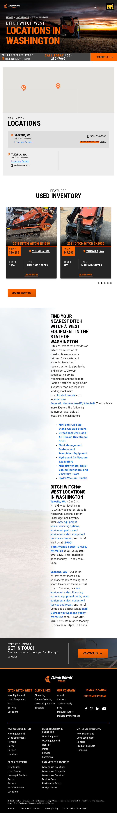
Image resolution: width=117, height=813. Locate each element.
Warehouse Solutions (53, 767)
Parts (11, 703)
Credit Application (45, 703)
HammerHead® (72, 403)
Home (9, 17)
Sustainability (64, 703)
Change (26, 59)
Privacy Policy (51, 809)
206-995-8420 (22, 165)
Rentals (12, 742)
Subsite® (89, 403)
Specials (39, 707)
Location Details (23, 142)
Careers (61, 699)
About (60, 695)
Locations (22, 17)
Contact (12, 809)
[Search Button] (95, 8)
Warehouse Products (53, 771)
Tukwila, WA (19, 154)
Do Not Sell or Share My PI (75, 809)
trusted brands (66, 395)
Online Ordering (43, 699)
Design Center (50, 787)
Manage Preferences (68, 716)
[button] (103, 57)
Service (12, 707)
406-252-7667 (61, 57)
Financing (40, 695)
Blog (59, 707)
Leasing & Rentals (17, 775)
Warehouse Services (53, 775)
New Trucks (14, 767)
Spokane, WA (22, 135)
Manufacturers (65, 712)
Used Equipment (17, 699)
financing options (68, 526)
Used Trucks (14, 771)
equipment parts (60, 530)
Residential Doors (52, 783)
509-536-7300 (98, 136)
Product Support (85, 746)
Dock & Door (49, 779)
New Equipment (16, 695)
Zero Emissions (16, 787)
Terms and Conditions (30, 809)
